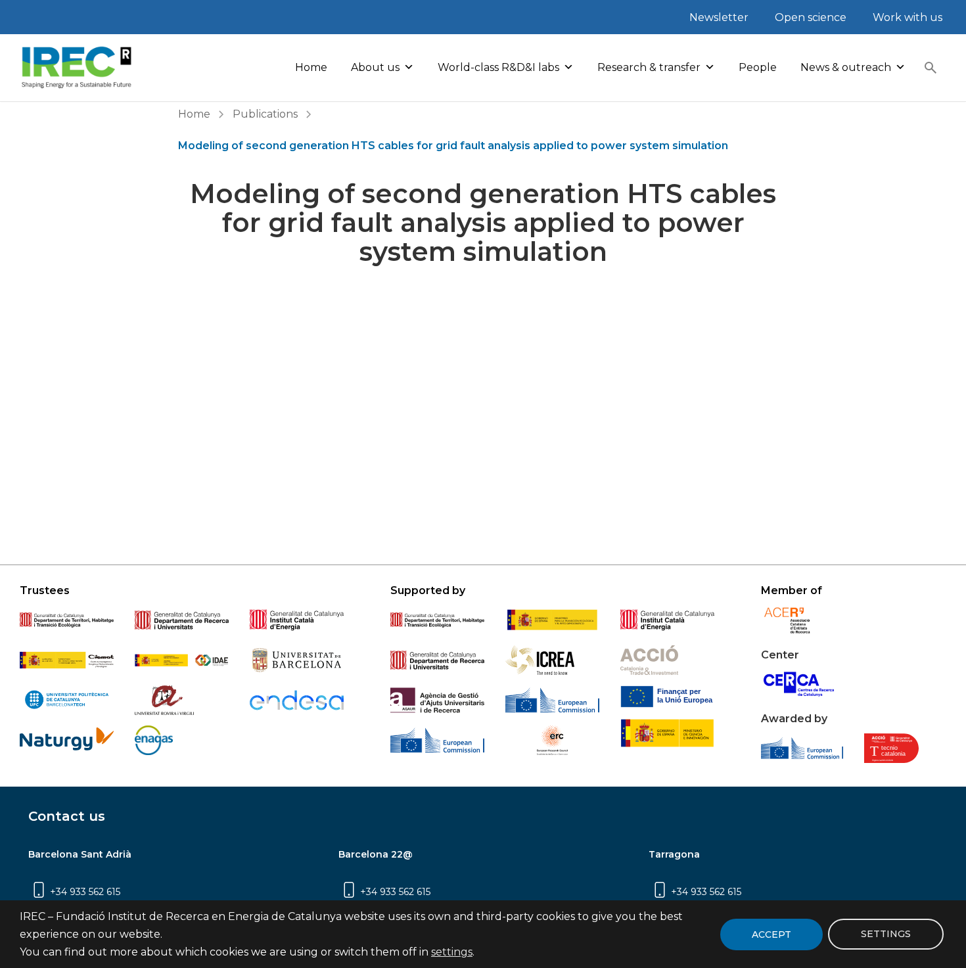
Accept (771, 934)
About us (375, 67)
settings (451, 952)
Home (311, 67)
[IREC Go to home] (77, 68)
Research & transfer (649, 67)
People (758, 67)
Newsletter (718, 17)
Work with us (907, 17)
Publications (265, 114)
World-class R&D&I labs (498, 67)
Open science (810, 17)
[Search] (930, 68)
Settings (886, 934)
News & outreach (845, 67)
